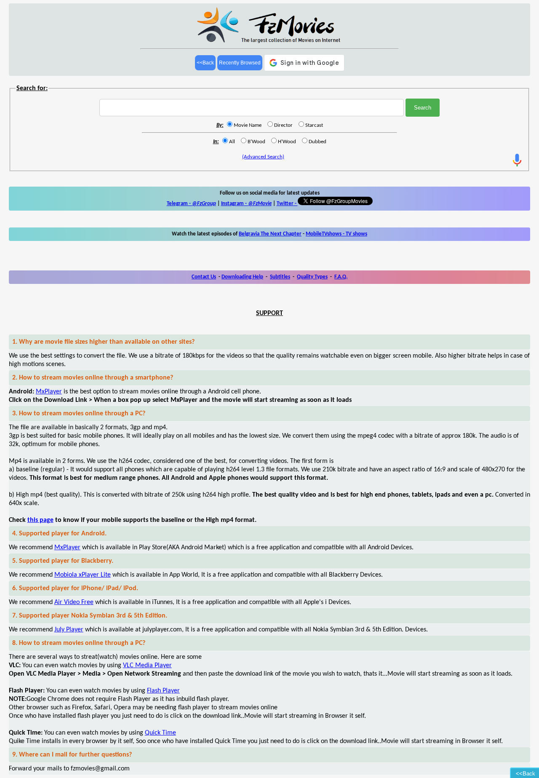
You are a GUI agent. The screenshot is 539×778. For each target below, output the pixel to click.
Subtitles (280, 277)
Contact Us (204, 277)
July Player (68, 629)
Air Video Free (73, 602)
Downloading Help (242, 277)
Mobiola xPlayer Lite (82, 575)
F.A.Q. (340, 277)
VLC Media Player (147, 665)
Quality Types (312, 277)
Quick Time (160, 733)
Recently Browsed (240, 63)
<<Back (205, 63)
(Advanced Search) (263, 157)
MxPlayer (49, 391)
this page (40, 520)
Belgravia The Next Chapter (270, 234)
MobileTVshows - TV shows (336, 234)
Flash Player (163, 690)
